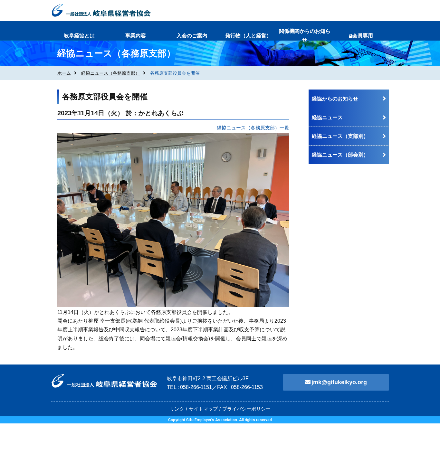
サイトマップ (203, 409)
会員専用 (362, 35)
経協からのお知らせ (335, 98)
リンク (177, 409)
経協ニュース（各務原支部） (110, 73)
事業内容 (135, 35)
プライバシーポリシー (246, 409)
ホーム (64, 73)
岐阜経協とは (79, 35)
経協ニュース (327, 117)
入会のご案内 (192, 35)
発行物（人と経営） (248, 35)
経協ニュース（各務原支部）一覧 (253, 127)
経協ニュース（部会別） (340, 154)
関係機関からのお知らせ (304, 35)
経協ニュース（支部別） (340, 136)
